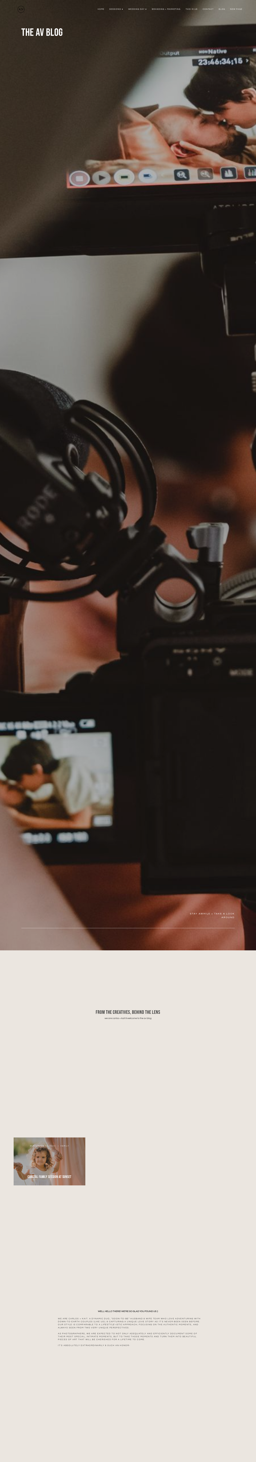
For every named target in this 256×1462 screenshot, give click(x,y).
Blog (222, 9)
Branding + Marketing (166, 9)
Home (101, 9)
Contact (208, 9)
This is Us (192, 9)
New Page (236, 9)
